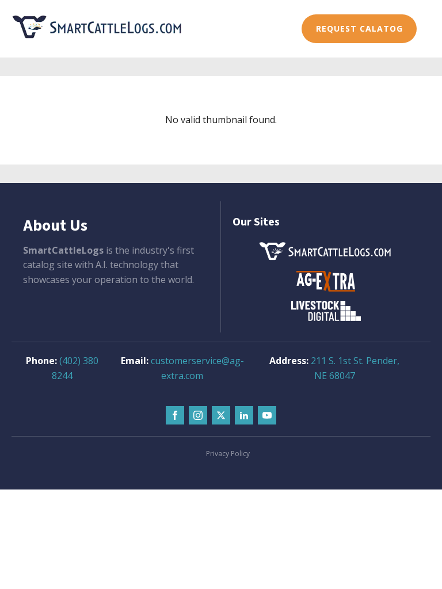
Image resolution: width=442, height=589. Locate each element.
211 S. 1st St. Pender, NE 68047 (355, 368)
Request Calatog (359, 28)
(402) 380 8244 (75, 368)
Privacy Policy (228, 453)
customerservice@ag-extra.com (197, 368)
